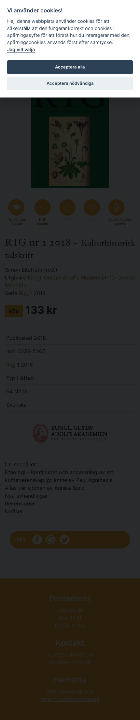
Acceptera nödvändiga (70, 83)
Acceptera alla (70, 66)
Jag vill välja (21, 49)
